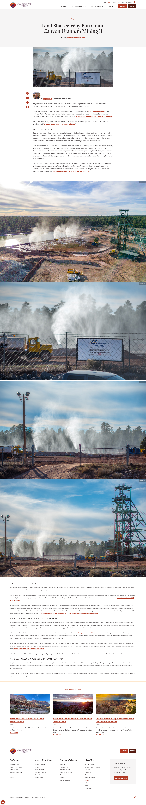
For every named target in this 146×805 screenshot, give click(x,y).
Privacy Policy (34, 797)
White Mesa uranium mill (97, 111)
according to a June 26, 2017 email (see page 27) (94, 116)
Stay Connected (64, 780)
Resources (129, 2)
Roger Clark (47, 99)
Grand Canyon (71, 37)
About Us (89, 760)
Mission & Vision (89, 764)
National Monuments (16, 767)
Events (62, 777)
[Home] (21, 5)
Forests (12, 775)
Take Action (63, 775)
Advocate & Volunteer (97, 6)
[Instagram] (119, 797)
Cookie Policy (42, 797)
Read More (14, 733)
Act (105, 2)
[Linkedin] (123, 797)
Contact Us (88, 772)
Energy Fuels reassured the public (88, 633)
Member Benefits (39, 769)
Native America (14, 769)
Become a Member (40, 764)
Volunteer (62, 764)
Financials (88, 775)
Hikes (114, 2)
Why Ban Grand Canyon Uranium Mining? (59, 124)
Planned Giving (39, 777)
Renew (132, 6)
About (111, 6)
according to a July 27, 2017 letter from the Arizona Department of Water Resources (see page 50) (69, 613)
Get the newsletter (121, 778)
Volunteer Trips (64, 767)
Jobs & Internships (90, 777)
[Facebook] (116, 797)
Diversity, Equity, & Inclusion (93, 767)
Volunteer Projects (65, 769)
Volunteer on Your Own (66, 772)
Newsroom (121, 2)
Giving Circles (38, 775)
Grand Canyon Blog (73, 689)
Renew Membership (40, 772)
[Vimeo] (131, 797)
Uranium (78, 37)
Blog (109, 2)
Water (83, 37)
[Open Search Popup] (134, 2)
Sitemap (27, 797)
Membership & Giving (79, 6)
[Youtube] (127, 797)
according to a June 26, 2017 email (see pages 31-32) (28, 648)
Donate (122, 6)
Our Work (63, 6)
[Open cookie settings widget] (3, 802)
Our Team (87, 769)
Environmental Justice (16, 772)
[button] (28, 94)
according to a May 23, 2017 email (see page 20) (71, 171)
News (86, 785)
